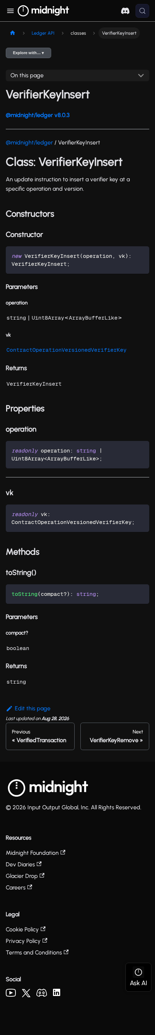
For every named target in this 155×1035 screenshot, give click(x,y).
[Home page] (12, 33)
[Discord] (41, 994)
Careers (16, 887)
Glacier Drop (22, 875)
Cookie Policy (22, 929)
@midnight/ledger (29, 142)
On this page (27, 75)
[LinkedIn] (56, 994)
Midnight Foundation (32, 852)
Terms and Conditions (34, 952)
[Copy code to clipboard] (140, 255)
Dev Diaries (20, 864)
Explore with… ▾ (28, 53)
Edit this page (32, 708)
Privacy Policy (23, 940)
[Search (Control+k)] (142, 11)
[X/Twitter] (26, 995)
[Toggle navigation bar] (10, 11)
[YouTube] (11, 994)
